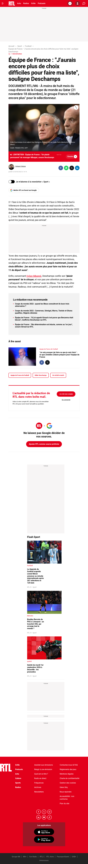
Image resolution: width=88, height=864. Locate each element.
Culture (18, 778)
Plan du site (64, 803)
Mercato (30, 616)
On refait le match (58, 375)
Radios (26, 3)
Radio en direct (40, 778)
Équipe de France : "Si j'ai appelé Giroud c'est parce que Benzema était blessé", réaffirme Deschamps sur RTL (44, 318)
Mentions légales (66, 774)
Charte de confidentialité (69, 778)
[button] (70, 3)
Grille (33, 3)
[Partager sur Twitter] (71, 168)
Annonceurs (44, 860)
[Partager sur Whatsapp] (66, 168)
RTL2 (42, 857)
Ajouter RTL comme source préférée (44, 444)
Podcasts (41, 3)
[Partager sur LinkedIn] (77, 168)
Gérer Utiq (64, 787)
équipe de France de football (48, 349)
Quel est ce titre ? (41, 774)
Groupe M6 (16, 857)
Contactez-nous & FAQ (69, 765)
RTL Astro (50, 857)
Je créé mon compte (66, 394)
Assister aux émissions (43, 765)
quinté (29, 661)
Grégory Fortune (20, 166)
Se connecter (66, 400)
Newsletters (39, 792)
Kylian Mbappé (33, 276)
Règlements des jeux (68, 769)
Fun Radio (33, 857)
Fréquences (39, 783)
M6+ (24, 857)
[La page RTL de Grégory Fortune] (11, 167)
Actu (19, 3)
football (30, 565)
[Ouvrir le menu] (2, 3)
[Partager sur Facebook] (60, 168)
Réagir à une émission (43, 769)
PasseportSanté (63, 857)
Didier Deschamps (41, 375)
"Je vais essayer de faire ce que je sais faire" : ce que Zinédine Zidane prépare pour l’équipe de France (59, 354)
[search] (83, 3)
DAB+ (74, 857)
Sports (18, 783)
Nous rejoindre (65, 792)
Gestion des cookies (68, 783)
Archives (37, 787)
